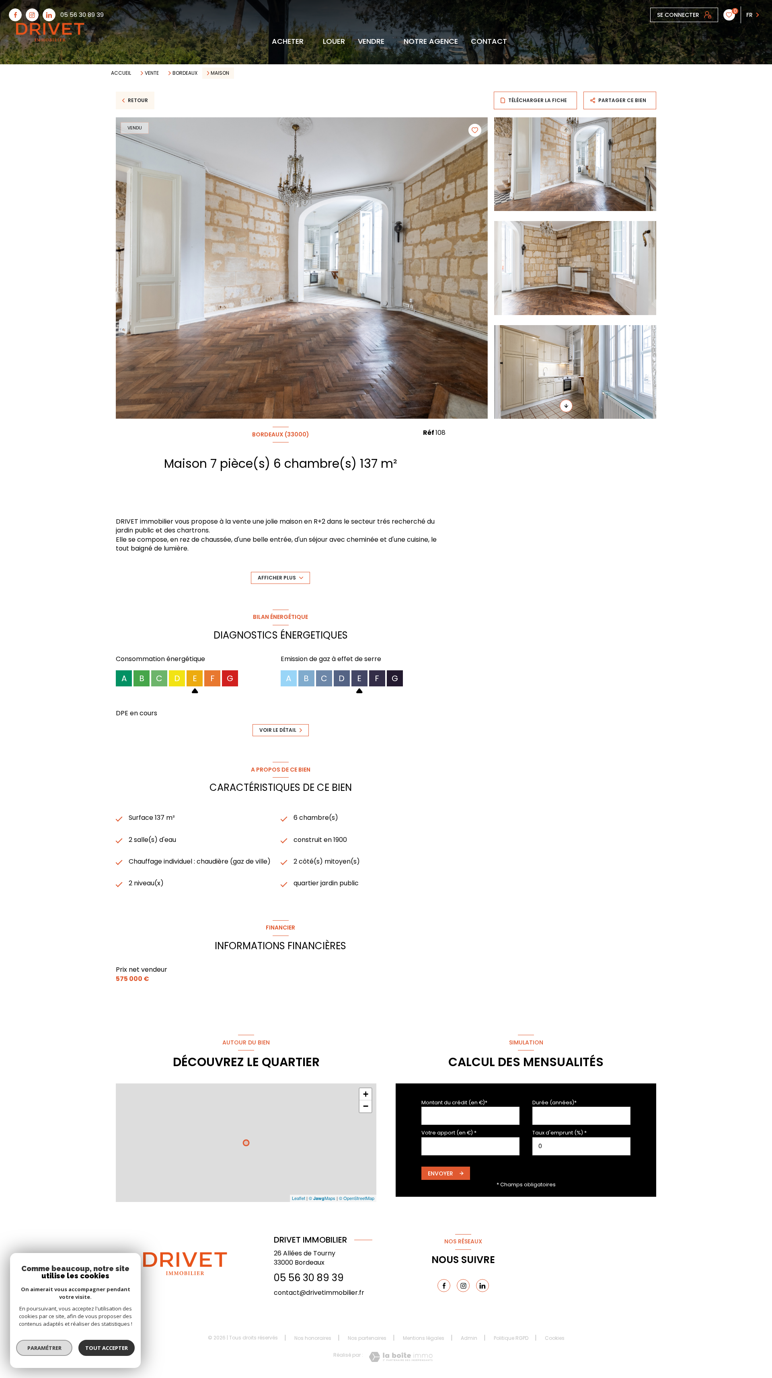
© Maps (322, 1198)
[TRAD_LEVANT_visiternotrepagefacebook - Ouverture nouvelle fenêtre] (15, 14)
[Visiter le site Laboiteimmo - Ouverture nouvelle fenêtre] (400, 1357)
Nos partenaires (367, 1338)
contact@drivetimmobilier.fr (319, 1292)
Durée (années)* (554, 1102)
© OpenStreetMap (356, 1198)
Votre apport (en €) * (448, 1132)
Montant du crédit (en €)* (454, 1102)
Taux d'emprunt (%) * (559, 1132)
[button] (566, 405)
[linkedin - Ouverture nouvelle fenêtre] (49, 14)
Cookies (555, 1338)
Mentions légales (423, 1338)
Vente (152, 73)
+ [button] (365, 1094)
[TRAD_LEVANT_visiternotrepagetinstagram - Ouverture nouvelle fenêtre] (32, 14)
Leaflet (298, 1198)
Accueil (121, 73)
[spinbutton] (581, 1146)
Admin (469, 1338)
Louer (334, 41)
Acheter (288, 41)
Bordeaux (184, 73)
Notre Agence (431, 41)
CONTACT (489, 41)
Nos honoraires (312, 1338)
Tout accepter (106, 1347)
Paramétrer (44, 1347)
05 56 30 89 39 (82, 14)
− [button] (365, 1106)
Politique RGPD (511, 1338)
